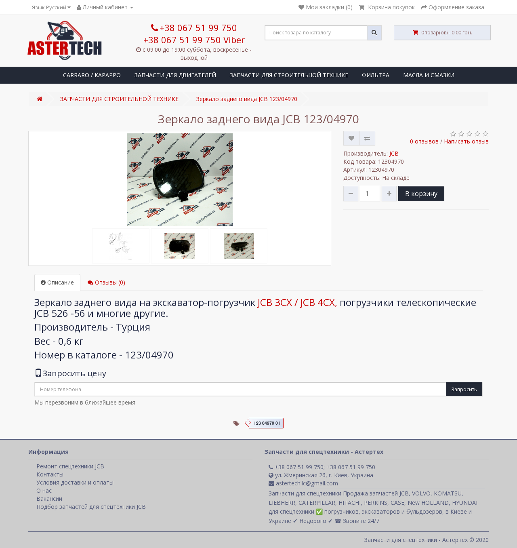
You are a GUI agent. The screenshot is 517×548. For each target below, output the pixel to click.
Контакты (49, 474)
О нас (44, 490)
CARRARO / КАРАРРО (92, 75)
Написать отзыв (466, 141)
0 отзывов (424, 141)
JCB (394, 153)
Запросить (464, 389)
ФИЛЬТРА (375, 75)
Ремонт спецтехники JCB (70, 466)
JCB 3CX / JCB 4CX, (297, 302)
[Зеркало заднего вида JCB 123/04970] (180, 179)
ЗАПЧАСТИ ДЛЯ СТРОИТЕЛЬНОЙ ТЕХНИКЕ (289, 75)
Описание (60, 282)
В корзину (421, 193)
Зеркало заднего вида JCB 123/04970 (246, 99)
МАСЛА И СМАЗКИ (428, 75)
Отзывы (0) (109, 282)
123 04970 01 (267, 423)
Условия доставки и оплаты (74, 482)
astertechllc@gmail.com (306, 483)
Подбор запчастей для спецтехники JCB (91, 506)
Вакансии (49, 498)
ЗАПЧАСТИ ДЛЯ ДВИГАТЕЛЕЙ (175, 75)
